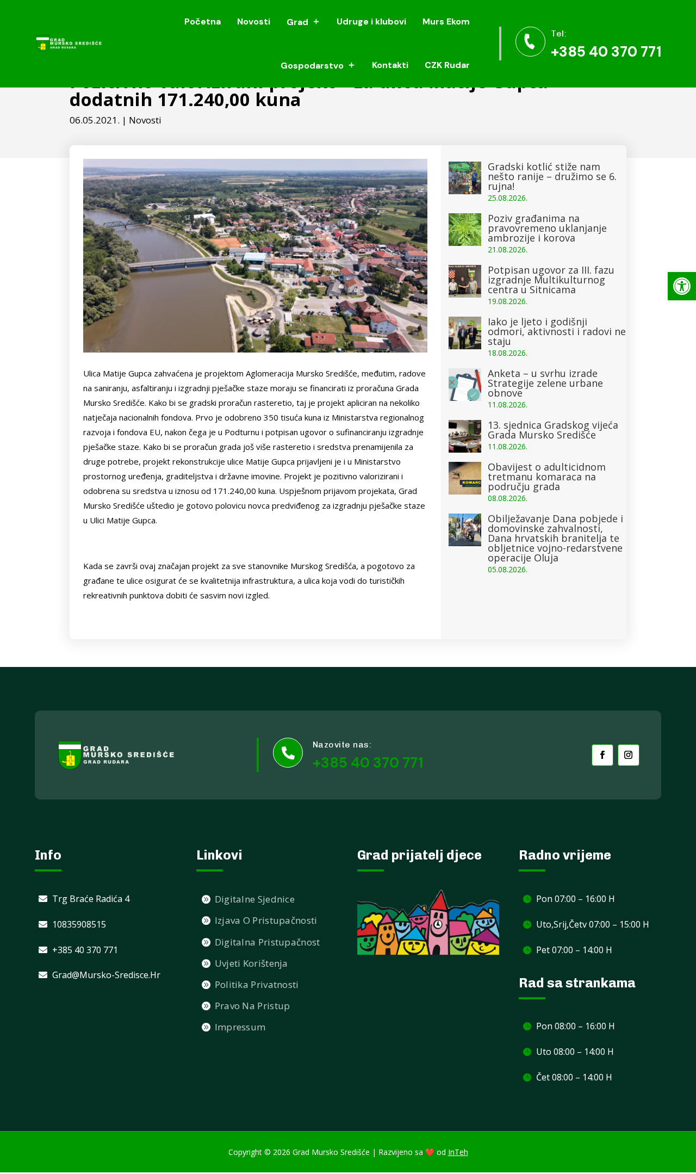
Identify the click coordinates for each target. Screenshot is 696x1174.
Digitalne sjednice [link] (255, 899)
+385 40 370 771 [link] (606, 51)
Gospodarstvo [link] (312, 65)
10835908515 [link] (79, 924)
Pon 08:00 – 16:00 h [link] (575, 1026)
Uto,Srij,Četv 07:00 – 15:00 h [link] (592, 924)
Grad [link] (297, 22)
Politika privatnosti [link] (257, 984)
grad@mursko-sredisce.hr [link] (106, 975)
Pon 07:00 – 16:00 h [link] (575, 899)
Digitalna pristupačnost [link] (267, 942)
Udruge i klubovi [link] (371, 21)
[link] (682, 286)
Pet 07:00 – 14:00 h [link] (574, 950)
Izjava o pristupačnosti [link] (266, 920)
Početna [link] (202, 21)
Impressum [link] (240, 1027)
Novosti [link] (253, 21)
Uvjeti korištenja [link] (251, 963)
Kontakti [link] (390, 65)
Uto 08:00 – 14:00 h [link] (575, 1052)
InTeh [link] (458, 1152)
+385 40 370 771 (368, 762)
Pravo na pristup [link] (252, 1005)
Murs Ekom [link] (446, 21)
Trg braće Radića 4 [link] (90, 899)
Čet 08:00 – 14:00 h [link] (574, 1077)
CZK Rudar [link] (447, 65)
